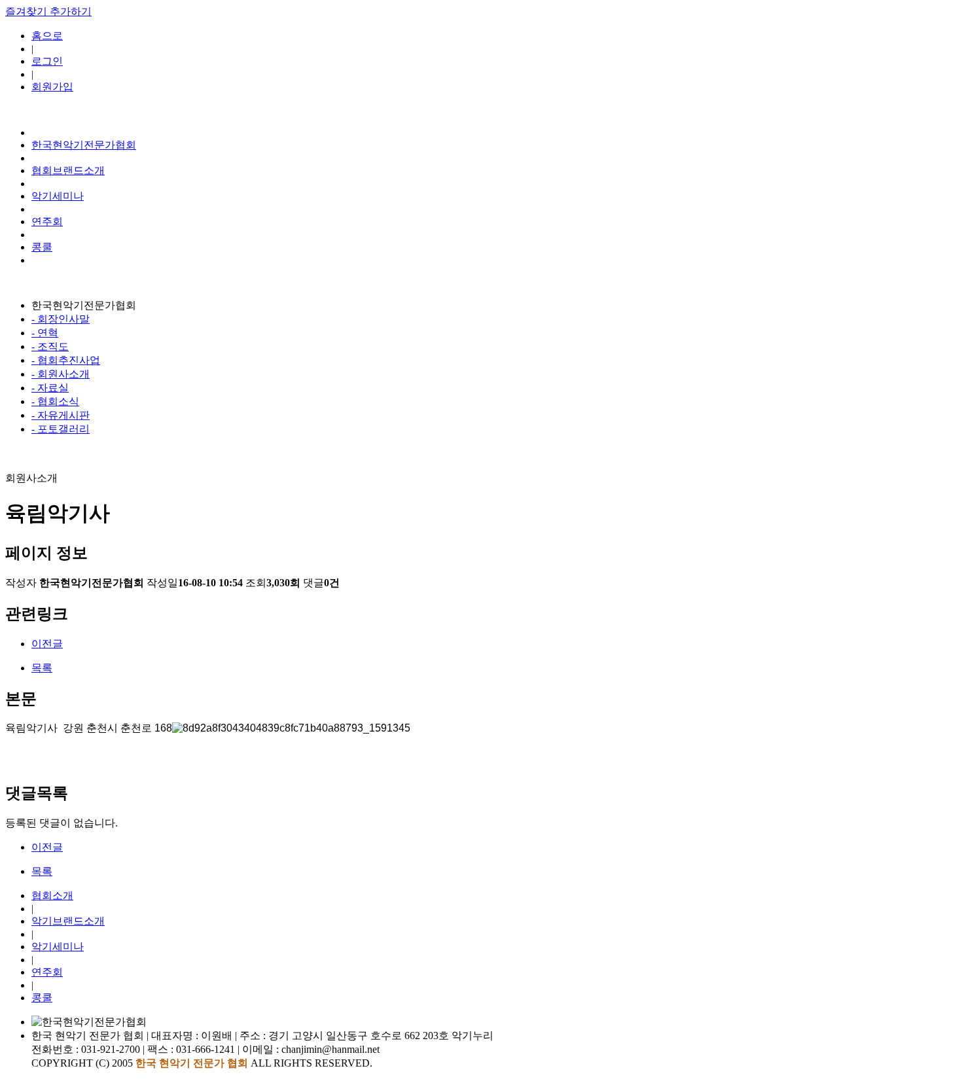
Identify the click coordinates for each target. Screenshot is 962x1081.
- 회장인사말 (60, 319)
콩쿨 (41, 247)
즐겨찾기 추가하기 (48, 11)
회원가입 (52, 86)
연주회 (47, 221)
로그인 (47, 61)
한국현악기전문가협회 (83, 145)
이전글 (47, 643)
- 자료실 (50, 387)
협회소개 (52, 895)
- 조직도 (50, 346)
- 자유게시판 (60, 415)
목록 (41, 667)
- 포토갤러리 (60, 428)
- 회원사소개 (60, 374)
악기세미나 (57, 196)
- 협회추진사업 (65, 360)
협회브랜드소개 (68, 170)
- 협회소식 (55, 401)
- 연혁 (44, 332)
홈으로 (47, 35)
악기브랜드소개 (68, 921)
